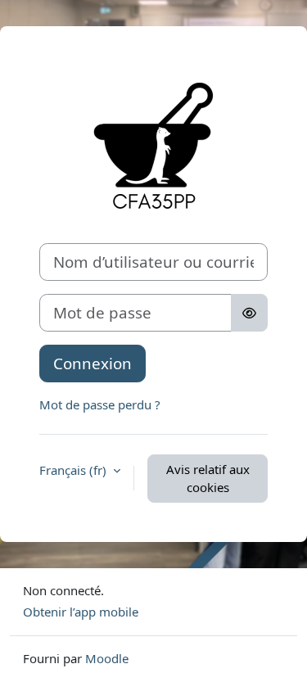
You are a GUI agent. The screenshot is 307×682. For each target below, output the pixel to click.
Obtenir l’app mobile (80, 611)
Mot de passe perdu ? (99, 404)
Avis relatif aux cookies (208, 478)
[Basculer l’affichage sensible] (249, 313)
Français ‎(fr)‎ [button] (74, 470)
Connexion (92, 363)
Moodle (107, 658)
